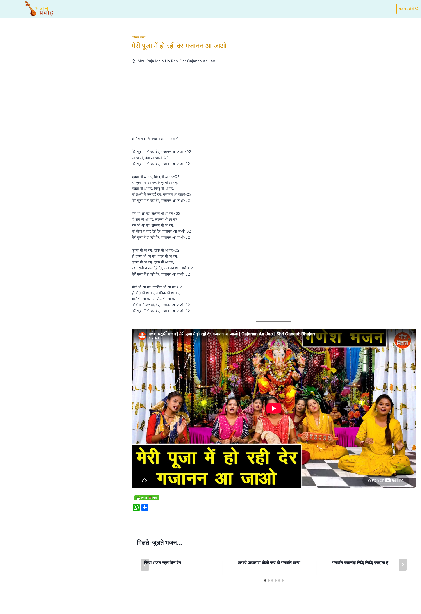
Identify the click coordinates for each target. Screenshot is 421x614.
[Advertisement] (273, 100)
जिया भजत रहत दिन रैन (162, 562)
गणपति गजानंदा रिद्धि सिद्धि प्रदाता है (360, 562)
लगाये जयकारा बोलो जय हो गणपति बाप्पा (269, 562)
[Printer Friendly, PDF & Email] (146, 497)
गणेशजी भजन (138, 37)
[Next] (403, 565)
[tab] (265, 580)
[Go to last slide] (145, 565)
